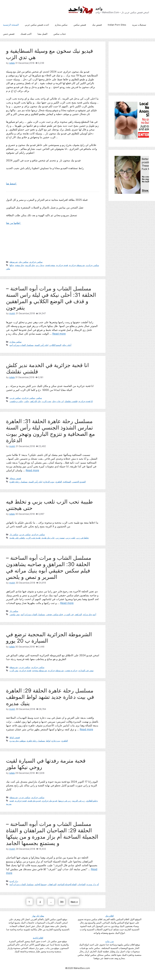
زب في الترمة (78, 800)
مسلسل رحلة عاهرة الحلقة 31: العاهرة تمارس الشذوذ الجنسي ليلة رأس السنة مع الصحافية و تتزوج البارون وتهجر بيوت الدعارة (50, 430)
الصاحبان (82, 884)
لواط (48, 740)
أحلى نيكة (67, 345)
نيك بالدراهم (35, 401)
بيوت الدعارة (48, 481)
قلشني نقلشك (71, 401)
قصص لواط (15, 737)
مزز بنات (109, 941)
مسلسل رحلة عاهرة (19, 481)
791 (62, 901)
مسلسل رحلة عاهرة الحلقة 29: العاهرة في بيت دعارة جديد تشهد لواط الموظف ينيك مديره (50, 696)
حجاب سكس (59, 33)
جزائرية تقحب (71, 670)
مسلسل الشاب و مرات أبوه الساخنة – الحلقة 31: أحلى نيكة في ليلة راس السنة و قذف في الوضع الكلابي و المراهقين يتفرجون (51, 298)
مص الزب (14, 670)
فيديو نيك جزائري (49, 800)
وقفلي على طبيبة (17, 537)
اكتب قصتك (25, 33)
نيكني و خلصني (16, 401)
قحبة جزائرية (62, 265)
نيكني (26, 401)
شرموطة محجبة (39, 670)
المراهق (78, 614)
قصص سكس (80, 24)
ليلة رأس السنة (41, 345)
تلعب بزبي (70, 537)
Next (74, 901)
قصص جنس (8, 33)
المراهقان (52, 884)
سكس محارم (61, 24)
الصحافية (67, 481)
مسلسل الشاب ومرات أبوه (22, 345)
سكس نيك (23, 262)
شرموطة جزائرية (77, 265)
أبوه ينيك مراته (89, 614)
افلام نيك (109, 915)
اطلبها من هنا (13, 223)
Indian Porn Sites (117, 24)
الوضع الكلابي (55, 345)
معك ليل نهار (38, 915)
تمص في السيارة (86, 670)
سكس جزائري (36, 262)
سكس (39, 398)
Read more (59, 333)
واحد (98, 8)
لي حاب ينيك (58, 401)
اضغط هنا (11, 183)
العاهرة (59, 481)
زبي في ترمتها (64, 800)
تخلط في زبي (82, 537)
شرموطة (14, 262)
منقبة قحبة (50, 265)
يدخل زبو (40, 265)
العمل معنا (42, 33)
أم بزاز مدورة (93, 884)
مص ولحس (15, 614)
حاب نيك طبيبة (48, 537)
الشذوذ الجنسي (79, 481)
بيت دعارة (56, 740)
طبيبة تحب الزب (33, 537)
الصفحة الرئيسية (11, 24)
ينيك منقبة (19, 265)
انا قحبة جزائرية (86, 401)
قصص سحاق (15, 478)
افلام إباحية (38, 937)
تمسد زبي (60, 537)
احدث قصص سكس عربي (37, 24)
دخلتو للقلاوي (92, 800)
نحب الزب (46, 401)
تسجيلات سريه (139, 24)
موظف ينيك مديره (18, 740)
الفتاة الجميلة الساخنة (67, 884)
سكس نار (14, 534)
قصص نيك (97, 24)
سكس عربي (15, 398)
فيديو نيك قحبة (34, 800)
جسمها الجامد (41, 884)
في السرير (69, 614)
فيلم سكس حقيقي (54, 614)
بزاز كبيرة (14, 881)
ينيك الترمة (30, 265)
